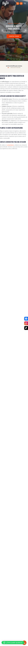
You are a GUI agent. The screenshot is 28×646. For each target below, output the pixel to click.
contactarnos (10, 145)
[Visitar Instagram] (26, 323)
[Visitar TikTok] (26, 328)
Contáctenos (14, 37)
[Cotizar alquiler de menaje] (21, 3)
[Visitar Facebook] (26, 319)
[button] (13, 642)
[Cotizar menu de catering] (17, 3)
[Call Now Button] (24, 643)
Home (8, 67)
